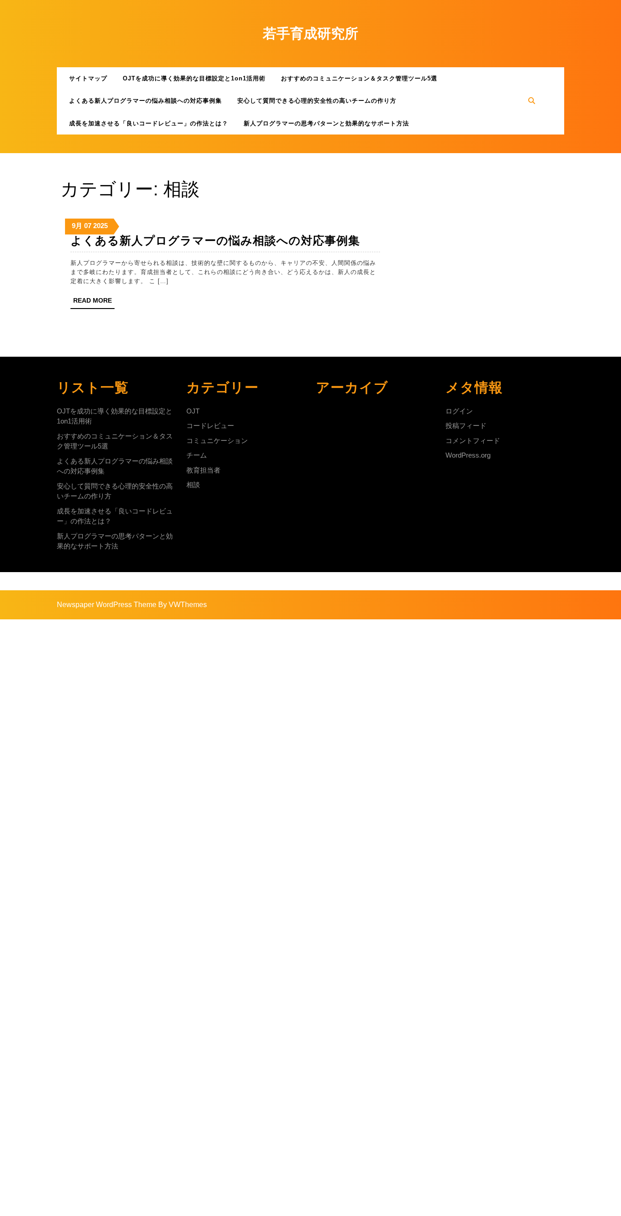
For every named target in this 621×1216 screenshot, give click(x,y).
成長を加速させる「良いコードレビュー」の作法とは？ (148, 123)
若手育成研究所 (310, 33)
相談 (193, 484)
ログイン (459, 411)
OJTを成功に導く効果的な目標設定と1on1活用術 (194, 78)
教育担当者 (203, 470)
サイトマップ (88, 78)
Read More (94, 302)
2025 (100, 225)
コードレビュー (210, 425)
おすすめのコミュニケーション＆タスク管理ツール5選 (359, 78)
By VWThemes (182, 604)
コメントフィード (473, 440)
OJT (193, 411)
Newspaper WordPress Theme (106, 604)
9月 (77, 225)
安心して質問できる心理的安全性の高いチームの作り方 (316, 100)
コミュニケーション (217, 440)
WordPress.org (468, 455)
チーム (196, 455)
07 (87, 225)
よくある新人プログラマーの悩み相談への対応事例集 (145, 100)
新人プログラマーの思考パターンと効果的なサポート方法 (326, 123)
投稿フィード (466, 425)
